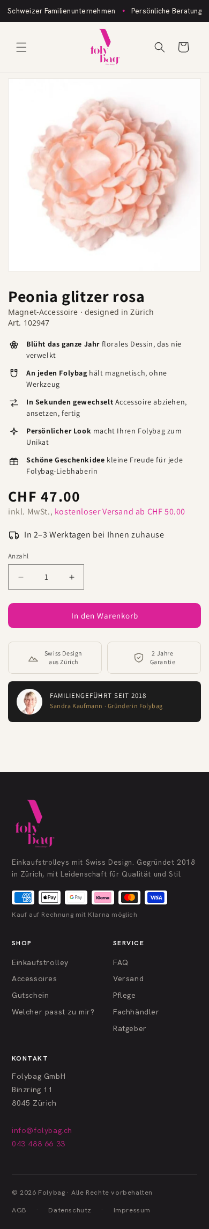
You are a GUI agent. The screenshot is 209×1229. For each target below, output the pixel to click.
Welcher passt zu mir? (53, 1012)
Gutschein (30, 995)
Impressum (132, 1210)
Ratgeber (130, 1028)
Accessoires (34, 978)
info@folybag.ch (42, 1130)
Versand (128, 978)
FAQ (121, 962)
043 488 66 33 (38, 1144)
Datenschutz (70, 1210)
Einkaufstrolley (40, 962)
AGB (19, 1210)
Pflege (124, 995)
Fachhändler (136, 1012)
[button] (21, 47)
